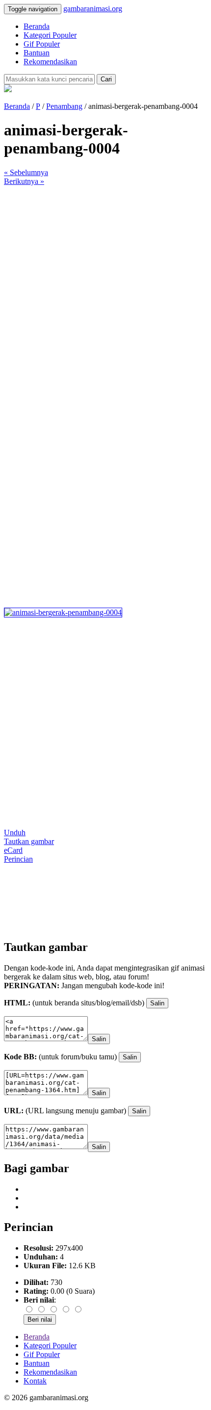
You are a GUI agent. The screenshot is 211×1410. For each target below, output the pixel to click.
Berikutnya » (24, 181)
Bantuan (37, 53)
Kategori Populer (50, 35)
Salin (157, 1003)
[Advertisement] (105, 291)
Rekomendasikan (50, 61)
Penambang (64, 106)
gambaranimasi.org (92, 8)
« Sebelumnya (26, 172)
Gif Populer (42, 44)
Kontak (35, 1381)
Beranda (37, 26)
